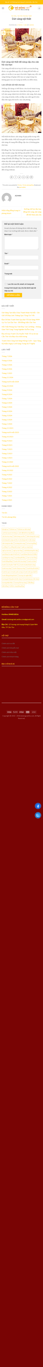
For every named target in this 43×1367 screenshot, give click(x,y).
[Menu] (3, 8)
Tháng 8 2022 (7, 479)
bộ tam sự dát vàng (24, 529)
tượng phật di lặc (7, 582)
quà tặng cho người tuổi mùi (10, 554)
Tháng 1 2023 (7, 458)
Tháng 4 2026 (7, 369)
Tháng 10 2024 (7, 386)
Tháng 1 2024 (7, 424)
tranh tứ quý (6, 572)
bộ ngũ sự (5, 529)
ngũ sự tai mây (6, 550)
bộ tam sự (13, 529)
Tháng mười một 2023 (10, 432)
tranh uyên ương (17, 572)
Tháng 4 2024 (7, 411)
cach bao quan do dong (9, 533)
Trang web (8, 274)
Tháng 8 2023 (7, 445)
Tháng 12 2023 (7, 428)
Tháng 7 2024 (7, 398)
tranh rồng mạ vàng (19, 568)
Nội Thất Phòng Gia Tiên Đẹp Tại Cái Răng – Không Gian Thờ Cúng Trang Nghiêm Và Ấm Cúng (21, 328)
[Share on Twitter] (19, 177)
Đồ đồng (31, 582)
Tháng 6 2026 (7, 360)
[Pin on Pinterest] (27, 177)
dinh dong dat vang (33, 536)
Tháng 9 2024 (7, 390)
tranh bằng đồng (7, 561)
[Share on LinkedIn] (31, 177)
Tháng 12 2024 (7, 377)
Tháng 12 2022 (7, 462)
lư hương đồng (31, 543)
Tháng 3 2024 (7, 415)
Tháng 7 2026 (7, 356)
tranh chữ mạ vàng (20, 561)
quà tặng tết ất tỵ (20, 557)
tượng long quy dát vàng (30, 579)
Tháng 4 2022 (7, 487)
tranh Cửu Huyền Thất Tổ (10, 565)
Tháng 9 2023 (7, 441)
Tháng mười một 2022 (10, 466)
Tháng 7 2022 (7, 483)
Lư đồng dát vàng (14, 547)
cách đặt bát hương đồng (26, 533)
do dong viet (23, 540)
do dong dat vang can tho (10, 540)
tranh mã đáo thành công (27, 565)
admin (31, 25)
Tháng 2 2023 (7, 453)
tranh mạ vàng (6, 568)
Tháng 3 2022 (7, 491)
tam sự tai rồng (31, 557)
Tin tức (14, 16)
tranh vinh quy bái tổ (30, 572)
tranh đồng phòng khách (9, 575)
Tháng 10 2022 (7, 470)
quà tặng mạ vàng (7, 557)
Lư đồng (4, 547)
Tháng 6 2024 (7, 403)
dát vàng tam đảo (7, 543)
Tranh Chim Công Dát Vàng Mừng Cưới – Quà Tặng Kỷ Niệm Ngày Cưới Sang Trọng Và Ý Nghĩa (21, 342)
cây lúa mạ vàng (7, 536)
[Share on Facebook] (15, 177)
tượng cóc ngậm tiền (25, 575)
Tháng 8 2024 (7, 394)
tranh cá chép (32, 561)
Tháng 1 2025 (7, 373)
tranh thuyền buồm (33, 568)
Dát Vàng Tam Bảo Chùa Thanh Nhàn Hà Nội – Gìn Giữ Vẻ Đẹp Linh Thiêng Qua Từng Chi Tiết (21, 313)
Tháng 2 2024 (7, 420)
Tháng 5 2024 (7, 407)
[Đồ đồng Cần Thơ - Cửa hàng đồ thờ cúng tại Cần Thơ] (21, 8)
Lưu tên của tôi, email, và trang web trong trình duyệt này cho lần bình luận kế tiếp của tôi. (20, 287)
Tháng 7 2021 (7, 496)
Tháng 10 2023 (7, 437)
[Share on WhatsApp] (11, 177)
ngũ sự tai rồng (17, 550)
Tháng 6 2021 (7, 500)
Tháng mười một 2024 (10, 382)
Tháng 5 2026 (7, 365)
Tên (6, 253)
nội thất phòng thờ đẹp (31, 550)
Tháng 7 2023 (7, 449)
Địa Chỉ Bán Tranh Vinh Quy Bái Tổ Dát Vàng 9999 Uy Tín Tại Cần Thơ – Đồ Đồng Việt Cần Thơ (21, 320)
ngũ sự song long (27, 547)
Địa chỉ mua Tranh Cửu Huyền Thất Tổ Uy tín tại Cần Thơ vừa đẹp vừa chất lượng (20, 335)
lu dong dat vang (20, 543)
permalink (22, 187)
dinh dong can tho (19, 536)
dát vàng (32, 540)
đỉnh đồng (5, 586)
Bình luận (8, 234)
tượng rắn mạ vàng (20, 582)
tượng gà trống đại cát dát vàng (11, 579)
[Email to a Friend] (23, 177)
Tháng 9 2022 (7, 475)
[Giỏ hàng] (39, 8)
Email (6, 264)
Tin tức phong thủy (24, 16)
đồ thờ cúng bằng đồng (17, 586)
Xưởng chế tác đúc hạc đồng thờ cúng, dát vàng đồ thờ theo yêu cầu (32, 212)
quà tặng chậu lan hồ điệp (29, 554)
